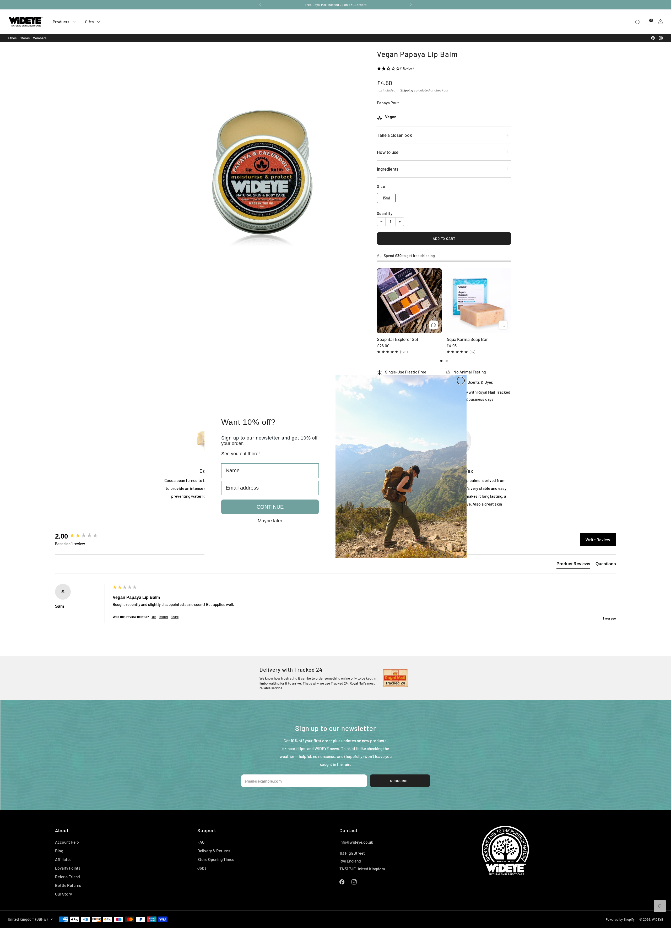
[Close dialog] (460, 380)
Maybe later (270, 520)
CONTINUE (270, 507)
